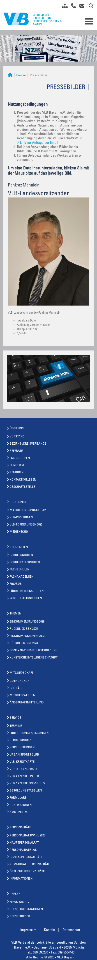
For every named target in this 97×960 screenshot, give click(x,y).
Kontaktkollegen (23, 479)
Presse (21, 75)
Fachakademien (21, 577)
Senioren (16, 472)
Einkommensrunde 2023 (27, 636)
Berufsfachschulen (25, 562)
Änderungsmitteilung (27, 702)
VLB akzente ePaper (24, 776)
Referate (16, 451)
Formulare (18, 798)
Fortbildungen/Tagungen (29, 733)
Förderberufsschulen (27, 591)
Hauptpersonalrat (24, 843)
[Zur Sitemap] (63, 7)
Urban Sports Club (24, 754)
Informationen (21, 878)
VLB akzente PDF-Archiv (27, 783)
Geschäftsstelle (22, 487)
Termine (16, 726)
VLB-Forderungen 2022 (26, 524)
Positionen (18, 502)
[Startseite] (10, 75)
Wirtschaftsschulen (26, 598)
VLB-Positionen (21, 517)
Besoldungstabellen (26, 790)
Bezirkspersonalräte (26, 857)
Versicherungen (22, 747)
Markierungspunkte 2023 (28, 510)
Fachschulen (19, 569)
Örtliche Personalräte (27, 871)
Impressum (28, 930)
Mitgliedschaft (21, 673)
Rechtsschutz (20, 740)
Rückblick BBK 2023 (24, 643)
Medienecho (19, 532)
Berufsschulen (21, 555)
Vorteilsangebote (23, 769)
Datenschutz (71, 930)
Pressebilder (20, 916)
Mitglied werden (22, 695)
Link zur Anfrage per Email (39, 143)
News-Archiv (19, 902)
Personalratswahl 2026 (27, 835)
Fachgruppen (20, 458)
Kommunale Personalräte (30, 864)
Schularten (19, 547)
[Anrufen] (72, 7)
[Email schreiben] (80, 7)
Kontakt (49, 930)
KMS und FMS (19, 812)
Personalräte (20, 827)
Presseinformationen (26, 909)
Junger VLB (18, 465)
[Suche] (89, 7)
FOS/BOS (16, 584)
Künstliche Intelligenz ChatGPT (34, 657)
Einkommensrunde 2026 (27, 621)
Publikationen (21, 805)
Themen (15, 613)
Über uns (17, 428)
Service (15, 718)
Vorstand (17, 436)
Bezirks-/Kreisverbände (28, 444)
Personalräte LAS (23, 850)
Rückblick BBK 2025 (24, 629)
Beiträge (16, 688)
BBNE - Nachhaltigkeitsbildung (34, 650)
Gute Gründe (19, 681)
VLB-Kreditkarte (22, 762)
